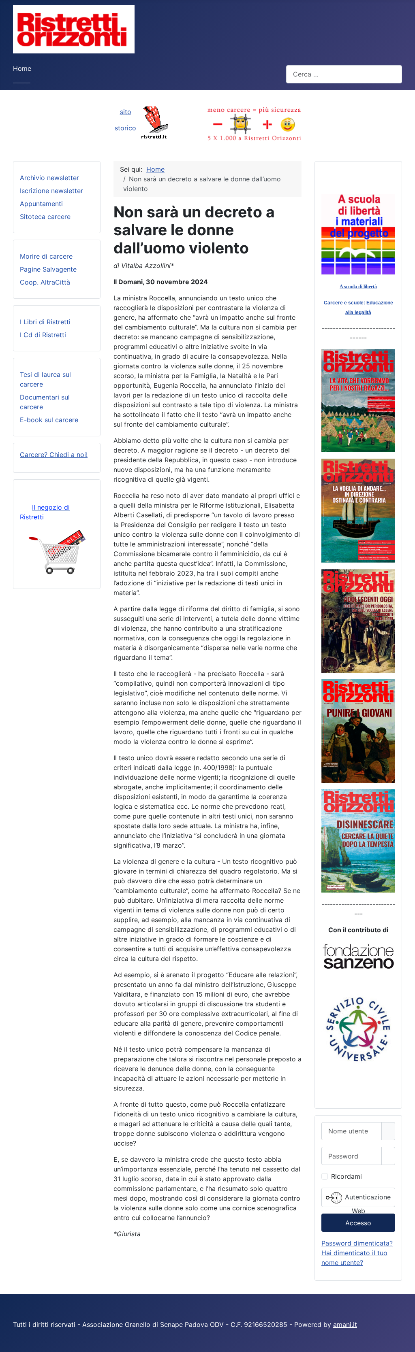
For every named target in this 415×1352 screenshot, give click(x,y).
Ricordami (346, 1176)
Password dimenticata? (357, 1243)
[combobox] (344, 74)
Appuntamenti (41, 204)
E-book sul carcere (49, 420)
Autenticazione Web (367, 1200)
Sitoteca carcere (45, 217)
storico (125, 128)
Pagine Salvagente (48, 269)
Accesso (358, 1223)
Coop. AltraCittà (45, 282)
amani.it (345, 1324)
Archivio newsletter (49, 178)
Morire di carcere (46, 256)
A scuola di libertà (358, 286)
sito (125, 112)
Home (22, 68)
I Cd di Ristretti (43, 335)
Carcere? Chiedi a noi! (54, 455)
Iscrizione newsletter (51, 191)
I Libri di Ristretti (45, 322)
